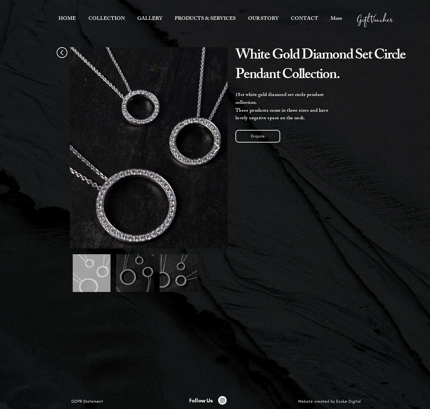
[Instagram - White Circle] (222, 400)
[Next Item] (216, 148)
